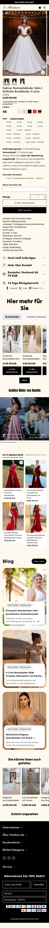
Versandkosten (10, 101)
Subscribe (39, 884)
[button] (4, 7)
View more (39, 561)
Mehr (24, 380)
